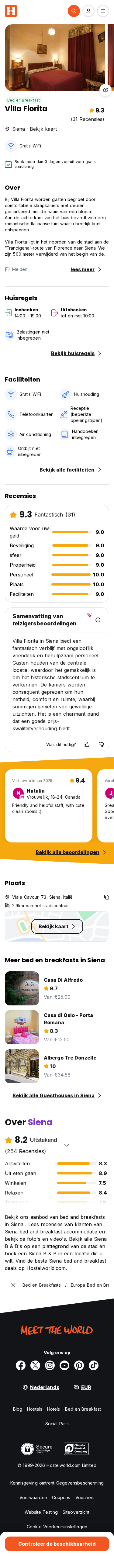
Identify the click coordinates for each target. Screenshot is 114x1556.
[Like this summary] (87, 744)
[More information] (98, 620)
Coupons (61, 1497)
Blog (17, 1409)
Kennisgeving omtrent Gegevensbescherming (57, 1482)
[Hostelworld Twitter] (35, 1365)
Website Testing (41, 1512)
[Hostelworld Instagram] (50, 1365)
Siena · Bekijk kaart (34, 129)
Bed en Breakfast (23, 100)
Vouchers (85, 1497)
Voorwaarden (33, 1497)
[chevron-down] (66, 1145)
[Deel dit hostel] (105, 90)
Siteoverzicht (76, 1512)
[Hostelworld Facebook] (21, 1365)
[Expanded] (13, 1285)
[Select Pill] (74, 11)
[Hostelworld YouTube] (64, 1365)
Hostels (34, 1409)
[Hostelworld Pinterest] (79, 1365)
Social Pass (57, 1423)
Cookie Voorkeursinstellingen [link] (57, 1526)
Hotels (53, 1409)
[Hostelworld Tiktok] (93, 1365)
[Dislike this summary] (101, 744)
